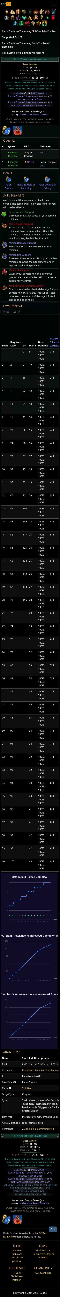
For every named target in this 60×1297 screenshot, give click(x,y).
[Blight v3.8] (12, 17)
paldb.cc (16, 1261)
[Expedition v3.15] (30, 12)
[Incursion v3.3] (36, 17)
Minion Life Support (20, 254)
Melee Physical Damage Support (27, 285)
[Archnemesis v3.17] (24, 12)
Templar (52, 162)
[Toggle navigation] (55, 4)
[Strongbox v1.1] (33, 23)
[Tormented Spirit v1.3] (21, 23)
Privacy (17, 1272)
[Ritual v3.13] (42, 12)
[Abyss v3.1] (47, 17)
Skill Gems (27, 1088)
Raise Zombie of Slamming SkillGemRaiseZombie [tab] (29, 31)
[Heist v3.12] (47, 12)
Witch (43, 152)
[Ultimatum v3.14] (36, 12)
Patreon (16, 1279)
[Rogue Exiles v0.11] (44, 23)
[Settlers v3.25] (12, 12)
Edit (53, 1229)
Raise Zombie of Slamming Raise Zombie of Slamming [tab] (26, 45)
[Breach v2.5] (53, 17)
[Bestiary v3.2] (42, 17)
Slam (37, 1070)
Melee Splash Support (21, 224)
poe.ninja (31, 1128)
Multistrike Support (19, 270)
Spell (25, 64)
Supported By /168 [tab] (12, 37)
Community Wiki (46, 1128)
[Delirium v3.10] (7, 17)
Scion (43, 162)
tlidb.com (17, 1254)
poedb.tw (17, 1250)
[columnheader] (4, 146)
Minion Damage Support (22, 243)
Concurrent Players (43, 1254)
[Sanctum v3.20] (18, 12)
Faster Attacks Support (21, 212)
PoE (5, 4)
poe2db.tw (17, 1257)
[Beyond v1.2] (27, 23)
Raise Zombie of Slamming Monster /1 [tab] (23, 52)
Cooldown (27, 1070)
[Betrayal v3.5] (24, 17)
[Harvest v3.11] (53, 12)
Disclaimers (16, 1276)
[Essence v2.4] (15, 23)
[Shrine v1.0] (39, 23)
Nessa (30, 162)
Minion (33, 64)
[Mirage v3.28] (7, 12)
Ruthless (43, 1257)
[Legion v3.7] (18, 17)
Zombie (45, 1070)
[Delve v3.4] (30, 17)
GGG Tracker (43, 1250)
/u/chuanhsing (43, 1272)
